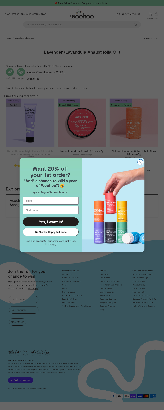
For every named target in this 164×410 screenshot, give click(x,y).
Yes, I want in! (51, 221)
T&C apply (51, 243)
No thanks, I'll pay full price (51, 231)
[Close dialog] (140, 162)
